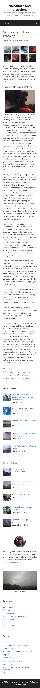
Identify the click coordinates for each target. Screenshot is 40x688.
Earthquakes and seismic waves (16, 645)
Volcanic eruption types (12, 661)
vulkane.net (14, 562)
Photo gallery (10, 369)
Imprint (6, 654)
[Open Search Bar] (37, 23)
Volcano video (8, 619)
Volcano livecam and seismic (14, 616)
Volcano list (7, 664)
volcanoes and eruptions (20, 8)
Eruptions (7, 610)
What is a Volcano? (10, 673)
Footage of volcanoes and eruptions (17, 651)
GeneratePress (20, 684)
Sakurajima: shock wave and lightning (20, 378)
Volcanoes (7, 622)
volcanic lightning (23, 372)
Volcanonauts (8, 625)
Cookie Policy (8, 642)
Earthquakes (8, 607)
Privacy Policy (8, 657)
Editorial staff (8, 648)
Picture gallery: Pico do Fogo (16, 375)
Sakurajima (10, 372)
